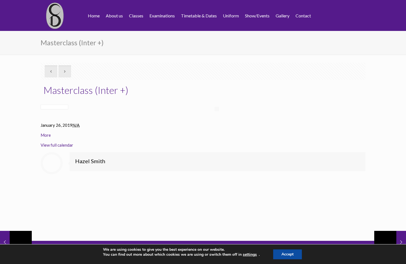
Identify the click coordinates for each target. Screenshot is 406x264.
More (46, 135)
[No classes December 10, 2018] (16, 242)
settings (250, 254)
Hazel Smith (90, 161)
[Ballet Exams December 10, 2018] (390, 242)
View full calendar (57, 144)
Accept (287, 254)
